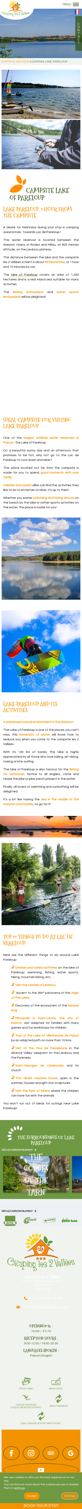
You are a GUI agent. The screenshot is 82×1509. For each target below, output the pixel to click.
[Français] (77, 13)
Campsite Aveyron (15, 61)
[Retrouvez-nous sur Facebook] (11, 1453)
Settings (69, 1496)
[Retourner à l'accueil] (15, 8)
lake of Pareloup (24, 274)
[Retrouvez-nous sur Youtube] (41, 1470)
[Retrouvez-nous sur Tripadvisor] (51, 1453)
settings (19, 1488)
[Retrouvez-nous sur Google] (70, 1453)
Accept (31, 1496)
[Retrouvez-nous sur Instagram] (31, 1453)
